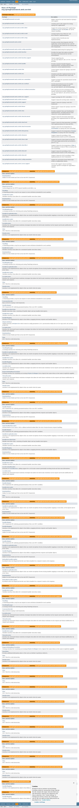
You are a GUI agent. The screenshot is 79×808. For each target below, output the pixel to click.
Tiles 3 (74, 145)
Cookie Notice (46, 800)
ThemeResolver (6, 375)
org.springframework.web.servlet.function (14, 52)
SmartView (5, 651)
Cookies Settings (39, 802)
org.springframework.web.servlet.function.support (16, 57)
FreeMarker (54, 128)
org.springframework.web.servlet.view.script (15, 139)
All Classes (25, 4)
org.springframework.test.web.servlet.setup (14, 37)
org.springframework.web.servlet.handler (14, 63)
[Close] (73, 783)
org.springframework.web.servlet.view (13, 110)
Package (8, 1)
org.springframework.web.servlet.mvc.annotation (16, 79)
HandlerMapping (7, 317)
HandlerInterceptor (7, 194)
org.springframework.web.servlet (24, 14)
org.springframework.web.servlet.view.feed (14, 122)
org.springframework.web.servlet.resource (14, 99)
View (3, 229)
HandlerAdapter (6, 305)
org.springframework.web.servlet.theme (13, 106)
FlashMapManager (7, 209)
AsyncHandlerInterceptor (9, 425)
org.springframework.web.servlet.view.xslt (14, 155)
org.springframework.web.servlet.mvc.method (15, 83)
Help (34, 1)
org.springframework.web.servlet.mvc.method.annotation (18, 89)
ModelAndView (6, 175)
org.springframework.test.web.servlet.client (14, 27)
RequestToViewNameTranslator (11, 371)
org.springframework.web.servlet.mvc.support (15, 96)
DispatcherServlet (7, 186)
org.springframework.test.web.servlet (13, 23)
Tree (20, 1)
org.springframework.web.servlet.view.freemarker (16, 126)
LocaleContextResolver (8, 466)
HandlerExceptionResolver (9, 213)
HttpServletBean (7, 322)
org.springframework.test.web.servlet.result (14, 33)
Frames (11, 4)
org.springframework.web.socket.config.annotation (16, 159)
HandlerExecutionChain (8, 309)
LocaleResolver (6, 223)
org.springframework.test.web (11, 19)
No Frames (16, 4)
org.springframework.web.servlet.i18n (13, 69)
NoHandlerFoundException (9, 559)
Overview (2, 1)
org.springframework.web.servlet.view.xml (14, 150)
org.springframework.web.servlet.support (14, 102)
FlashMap (5, 190)
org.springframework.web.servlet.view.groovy (15, 130)
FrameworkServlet (7, 301)
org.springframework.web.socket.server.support (16, 163)
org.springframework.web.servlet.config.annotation (17, 49)
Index (30, 1)
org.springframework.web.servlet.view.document (16, 116)
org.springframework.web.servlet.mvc (13, 73)
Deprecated (25, 1)
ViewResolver (6, 233)
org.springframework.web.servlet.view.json (14, 135)
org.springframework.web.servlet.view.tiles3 (15, 145)
